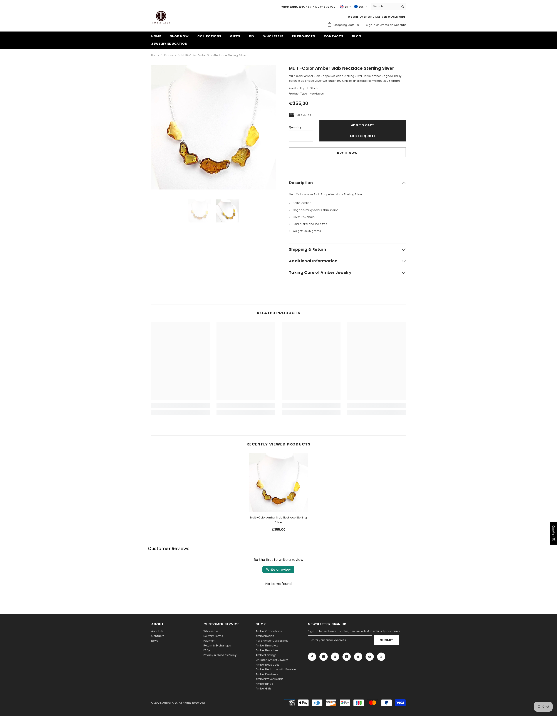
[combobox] (385, 6)
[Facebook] (312, 657)
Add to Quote (362, 136)
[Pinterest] (335, 657)
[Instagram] (323, 657)
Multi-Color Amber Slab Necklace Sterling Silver (278, 520)
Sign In (371, 25)
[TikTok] (346, 657)
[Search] (388, 6)
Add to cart (362, 125)
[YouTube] (370, 657)
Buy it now (347, 153)
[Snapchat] (358, 657)
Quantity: (295, 127)
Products (170, 55)
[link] (180, 405)
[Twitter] (381, 657)
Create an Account (393, 25)
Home (155, 55)
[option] (213, 127)
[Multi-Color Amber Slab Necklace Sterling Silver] (278, 482)
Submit (386, 640)
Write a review (278, 569)
